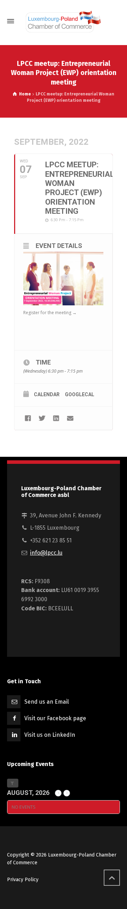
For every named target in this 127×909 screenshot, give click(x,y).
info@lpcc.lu (46, 552)
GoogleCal (79, 394)
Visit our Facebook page (55, 718)
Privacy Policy (22, 880)
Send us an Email (46, 701)
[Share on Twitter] (42, 418)
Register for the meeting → (50, 313)
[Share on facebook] (28, 418)
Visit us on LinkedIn (49, 734)
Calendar (47, 394)
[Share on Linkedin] (56, 418)
